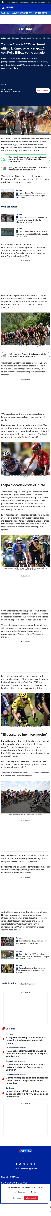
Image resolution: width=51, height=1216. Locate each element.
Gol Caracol (24, 2)
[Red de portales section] (47, 1177)
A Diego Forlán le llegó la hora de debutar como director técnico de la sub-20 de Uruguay (26, 1040)
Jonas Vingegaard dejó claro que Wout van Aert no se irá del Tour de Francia (30, 970)
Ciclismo (15, 38)
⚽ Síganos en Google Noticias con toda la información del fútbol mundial (27, 355)
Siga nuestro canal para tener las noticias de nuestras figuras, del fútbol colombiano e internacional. (27, 159)
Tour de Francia (26, 984)
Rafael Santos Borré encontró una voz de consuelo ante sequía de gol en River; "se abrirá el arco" (26, 1053)
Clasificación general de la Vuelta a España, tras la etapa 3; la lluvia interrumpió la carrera (31, 219)
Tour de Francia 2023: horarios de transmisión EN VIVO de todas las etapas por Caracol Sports (32, 956)
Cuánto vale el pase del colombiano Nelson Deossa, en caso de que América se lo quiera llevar (27, 1080)
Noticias (34, 1192)
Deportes (21, 1192)
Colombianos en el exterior (16, 1048)
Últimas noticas (13, 2)
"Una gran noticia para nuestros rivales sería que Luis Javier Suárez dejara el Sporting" (25, 1067)
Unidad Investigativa (38, 2)
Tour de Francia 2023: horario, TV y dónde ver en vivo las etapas (31, 942)
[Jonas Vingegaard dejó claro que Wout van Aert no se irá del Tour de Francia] (7, 968)
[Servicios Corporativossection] (47, 1183)
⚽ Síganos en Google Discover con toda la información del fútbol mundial (27, 168)
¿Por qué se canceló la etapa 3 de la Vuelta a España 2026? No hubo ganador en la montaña (32, 233)
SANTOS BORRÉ (41, 13)
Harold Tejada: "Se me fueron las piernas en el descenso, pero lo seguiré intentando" (31, 195)
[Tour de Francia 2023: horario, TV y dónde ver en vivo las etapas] (7, 941)
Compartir (44, 90)
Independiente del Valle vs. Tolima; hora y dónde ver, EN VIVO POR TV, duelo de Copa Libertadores (27, 1094)
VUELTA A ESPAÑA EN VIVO (22, 13)
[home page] (2, 2)
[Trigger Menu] (3, 7)
